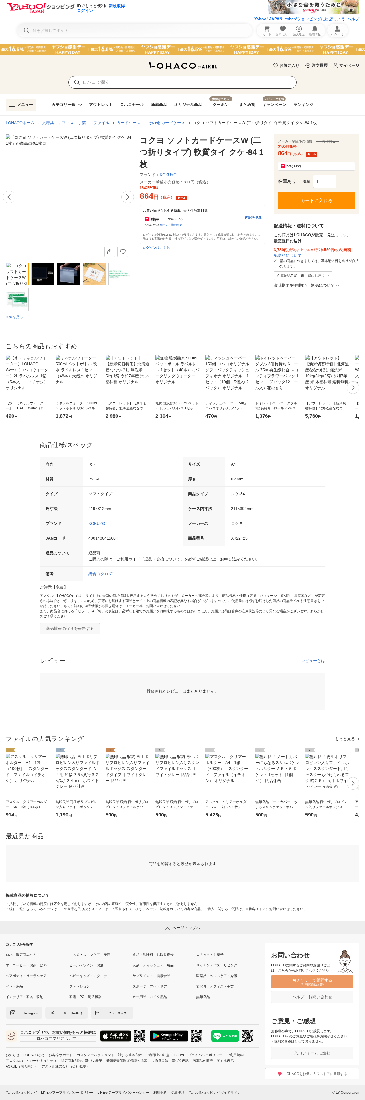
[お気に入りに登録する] (122, 252)
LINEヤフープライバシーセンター (123, 1092)
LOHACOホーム (20, 122)
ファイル (101, 122)
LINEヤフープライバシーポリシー (67, 1092)
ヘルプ (353, 19)
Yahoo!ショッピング (21, 1092)
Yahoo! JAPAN (268, 19)
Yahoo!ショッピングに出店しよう (315, 19)
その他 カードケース (166, 122)
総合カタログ (100, 573)
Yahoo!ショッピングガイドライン (215, 1092)
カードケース (129, 122)
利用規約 (160, 1092)
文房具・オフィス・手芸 (64, 122)
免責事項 (178, 1092)
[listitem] (37, 954)
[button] (324, 181)
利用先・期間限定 (171, 224)
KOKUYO (96, 523)
